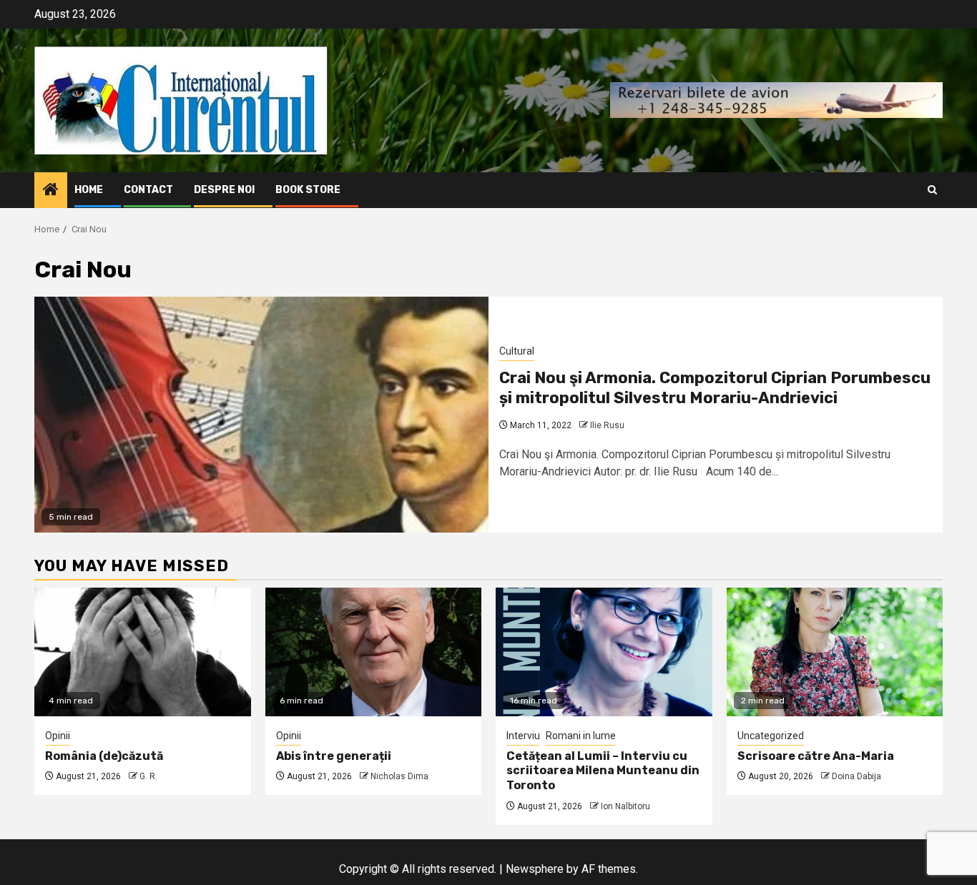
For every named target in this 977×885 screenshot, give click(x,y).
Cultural (516, 351)
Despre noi (224, 190)
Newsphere (535, 869)
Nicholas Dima (399, 776)
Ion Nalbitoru (625, 806)
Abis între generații (333, 756)
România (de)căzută (104, 756)
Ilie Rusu (607, 425)
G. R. (148, 776)
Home (88, 190)
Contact (148, 190)
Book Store (307, 190)
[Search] (932, 190)
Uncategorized (770, 735)
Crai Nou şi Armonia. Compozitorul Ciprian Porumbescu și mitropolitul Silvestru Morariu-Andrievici (715, 388)
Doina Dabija (856, 776)
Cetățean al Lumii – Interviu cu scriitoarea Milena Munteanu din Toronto (602, 771)
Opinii (57, 735)
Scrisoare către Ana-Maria (815, 756)
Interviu (523, 735)
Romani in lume (581, 735)
